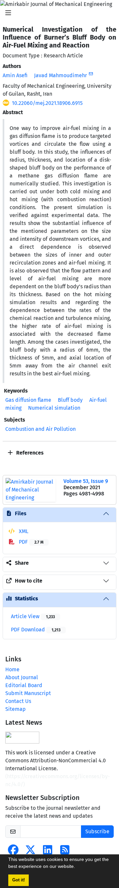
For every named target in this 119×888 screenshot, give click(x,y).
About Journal (21, 677)
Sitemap (15, 709)
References (29, 453)
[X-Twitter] (30, 852)
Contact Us (18, 701)
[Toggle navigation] (57, 12)
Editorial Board (23, 685)
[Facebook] (13, 852)
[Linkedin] (48, 852)
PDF (30, 542)
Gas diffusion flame (28, 400)
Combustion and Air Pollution (40, 429)
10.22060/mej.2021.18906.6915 (47, 103)
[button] (77, 867)
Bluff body (70, 400)
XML (23, 531)
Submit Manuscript (28, 693)
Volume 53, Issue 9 (85, 481)
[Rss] (65, 852)
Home (12, 669)
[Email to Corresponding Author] (90, 74)
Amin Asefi (15, 75)
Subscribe (97, 831)
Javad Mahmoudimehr (60, 75)
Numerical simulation (54, 408)
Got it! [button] (18, 880)
